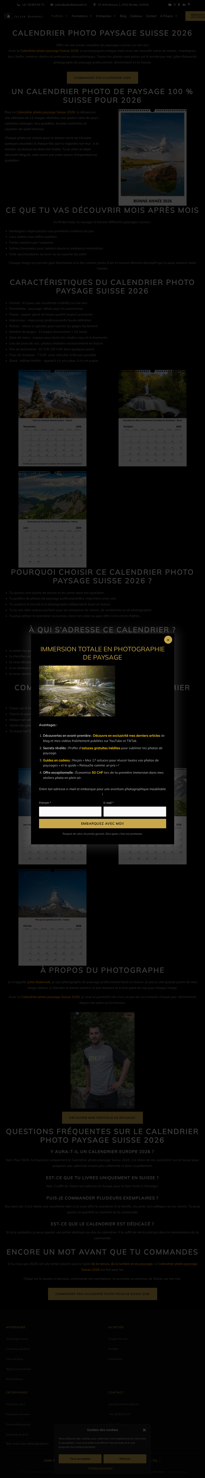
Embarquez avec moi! (102, 823)
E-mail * (109, 803)
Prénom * (45, 803)
